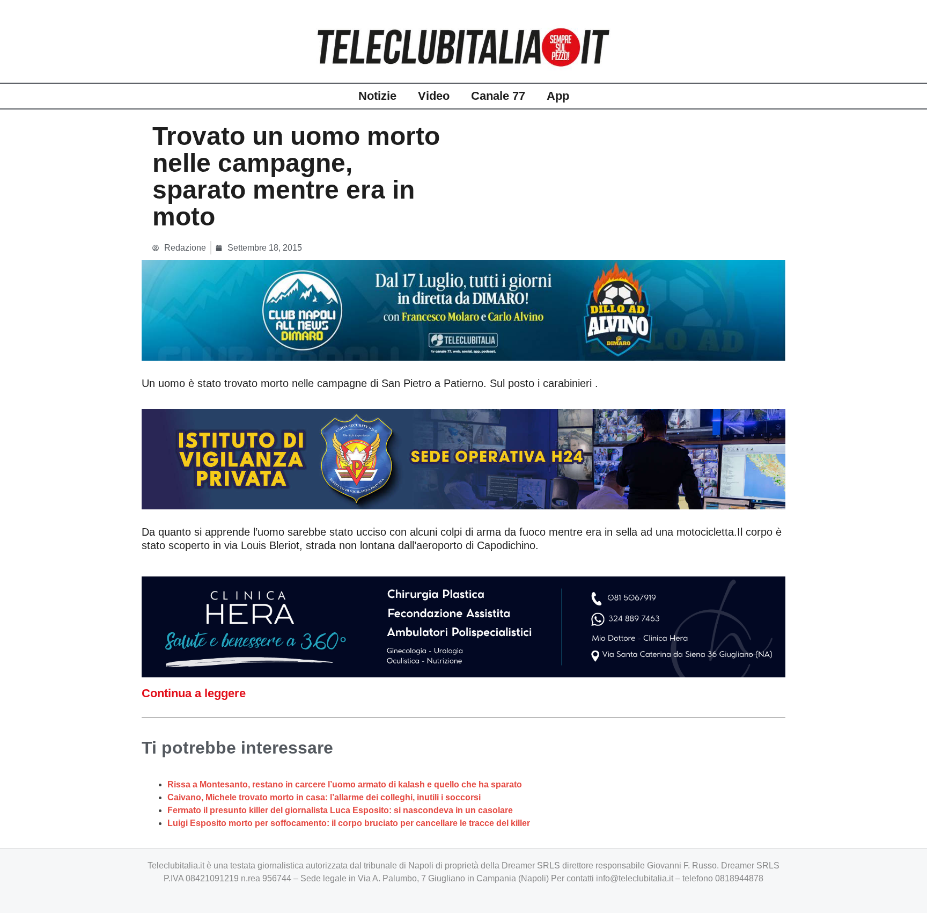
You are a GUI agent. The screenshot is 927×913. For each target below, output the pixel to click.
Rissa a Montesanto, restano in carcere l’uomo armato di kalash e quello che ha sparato (344, 784)
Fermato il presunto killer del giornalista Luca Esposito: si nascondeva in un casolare (340, 810)
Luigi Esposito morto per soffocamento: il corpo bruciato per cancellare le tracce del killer (348, 823)
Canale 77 (498, 96)
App (558, 96)
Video (434, 96)
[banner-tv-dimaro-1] (463, 309)
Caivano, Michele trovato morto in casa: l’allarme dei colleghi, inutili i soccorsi (324, 797)
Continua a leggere (194, 693)
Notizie (377, 96)
